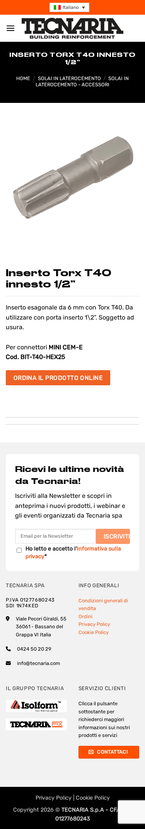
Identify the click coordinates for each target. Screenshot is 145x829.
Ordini (85, 616)
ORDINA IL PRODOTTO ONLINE (58, 377)
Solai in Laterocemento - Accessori (82, 81)
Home (23, 78)
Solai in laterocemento (69, 78)
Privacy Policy (94, 624)
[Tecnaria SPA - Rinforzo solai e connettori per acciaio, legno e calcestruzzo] (73, 28)
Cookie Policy (93, 632)
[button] (69, 7)
